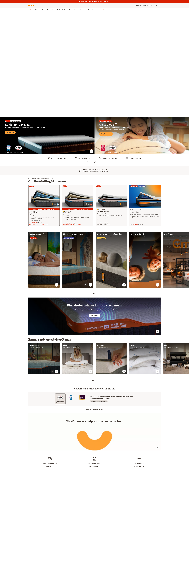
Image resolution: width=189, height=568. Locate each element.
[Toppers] (124, 371)
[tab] (60, 399)
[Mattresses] (56, 371)
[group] (44, 260)
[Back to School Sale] (56, 285)
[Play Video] (119, 285)
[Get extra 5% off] (157, 285)
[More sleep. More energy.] (90, 285)
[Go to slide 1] (93, 293)
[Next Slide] (120, 1)
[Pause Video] (91, 151)
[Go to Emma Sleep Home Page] (32, 6)
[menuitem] (139, 5)
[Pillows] (90, 371)
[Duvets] (157, 371)
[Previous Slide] (68, 1)
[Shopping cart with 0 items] (160, 6)
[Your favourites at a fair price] (124, 285)
